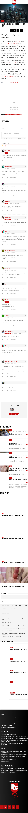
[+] (20, 138)
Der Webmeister (9, 331)
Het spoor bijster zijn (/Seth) (8, 723)
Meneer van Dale (13, 434)
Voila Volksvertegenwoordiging (8, 759)
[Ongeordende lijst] (11, 138)
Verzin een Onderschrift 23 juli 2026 (18, 649)
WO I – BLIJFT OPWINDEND (6, 725)
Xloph (6, 383)
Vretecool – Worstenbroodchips (9, 734)
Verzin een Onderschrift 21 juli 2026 (18, 672)
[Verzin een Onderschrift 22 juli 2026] (5, 660)
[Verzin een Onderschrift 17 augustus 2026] (4, 480)
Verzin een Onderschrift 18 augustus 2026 (18, 468)
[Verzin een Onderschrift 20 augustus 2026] (4, 442)
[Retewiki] (17, 807)
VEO (3, 21)
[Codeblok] (15, 138)
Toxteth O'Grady (6, 618)
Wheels (12, 692)
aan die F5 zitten (11, 62)
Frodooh (7, 201)
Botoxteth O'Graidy (13, 482)
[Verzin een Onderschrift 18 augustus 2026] (4, 469)
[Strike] (8, 138)
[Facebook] (11, 30)
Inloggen (24, 128)
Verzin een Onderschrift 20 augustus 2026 (16, 442)
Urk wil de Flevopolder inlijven (8, 727)
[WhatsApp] (21, 30)
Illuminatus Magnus (10, 250)
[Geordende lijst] (10, 138)
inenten (15, 67)
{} (18, 138)
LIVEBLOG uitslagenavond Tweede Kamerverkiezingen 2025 (14, 754)
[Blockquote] (13, 138)
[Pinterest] (18, 30)
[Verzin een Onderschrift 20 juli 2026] (5, 683)
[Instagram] (12, 414)
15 (26, 457)
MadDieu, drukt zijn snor (11, 361)
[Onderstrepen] (6, 138)
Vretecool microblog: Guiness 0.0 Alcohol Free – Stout (13, 736)
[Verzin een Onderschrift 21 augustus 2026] (4, 432)
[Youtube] (18, 414)
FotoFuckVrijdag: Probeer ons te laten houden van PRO (14, 770)
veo (10, 114)
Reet (16, 410)
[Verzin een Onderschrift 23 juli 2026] (5, 649)
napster (7, 114)
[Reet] (12, 409)
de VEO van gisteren (11, 44)
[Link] (16, 138)
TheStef (7, 315)
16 (26, 482)
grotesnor (7, 284)
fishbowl (7, 268)
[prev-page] (2, 702)
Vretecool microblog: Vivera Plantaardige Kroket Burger (14, 738)
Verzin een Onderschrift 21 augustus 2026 (18, 432)
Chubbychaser (9, 166)
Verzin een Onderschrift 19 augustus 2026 (18, 455)
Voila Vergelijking (5, 761)
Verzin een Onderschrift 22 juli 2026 (18, 661)
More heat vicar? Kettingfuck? (8, 772)
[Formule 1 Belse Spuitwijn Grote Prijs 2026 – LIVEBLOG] (5, 694)
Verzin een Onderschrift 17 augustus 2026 (18, 480)
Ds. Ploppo (8, 217)
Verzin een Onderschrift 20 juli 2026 (18, 684)
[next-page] (4, 702)
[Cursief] (4, 138)
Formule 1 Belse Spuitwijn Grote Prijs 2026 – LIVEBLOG (18, 695)
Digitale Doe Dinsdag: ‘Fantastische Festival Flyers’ (12, 768)
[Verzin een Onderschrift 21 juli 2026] (5, 671)
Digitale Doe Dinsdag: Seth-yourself (9, 774)
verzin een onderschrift (17, 114)
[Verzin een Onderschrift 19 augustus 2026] (4, 455)
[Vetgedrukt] (3, 138)
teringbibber (8, 150)
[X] (14, 30)
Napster (17, 41)
